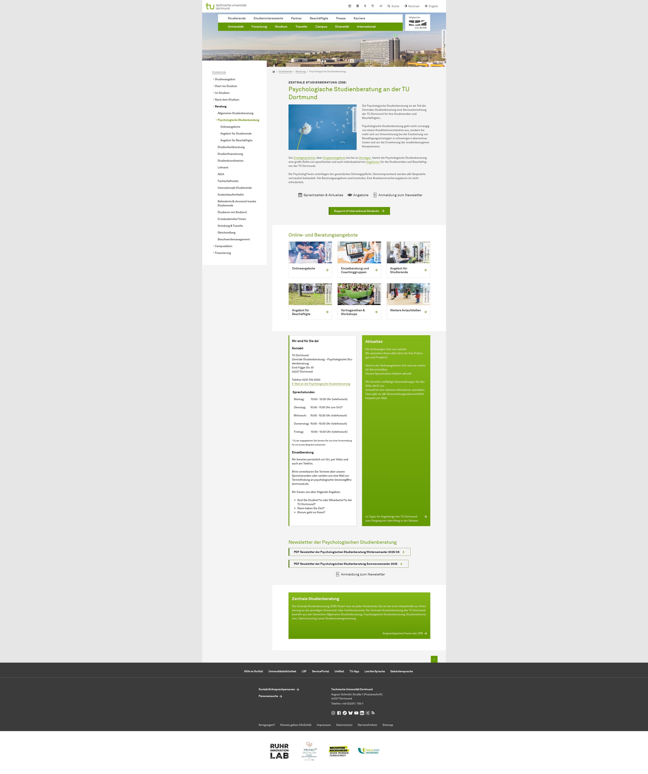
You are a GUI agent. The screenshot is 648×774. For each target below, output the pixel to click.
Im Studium (222, 92)
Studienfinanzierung (230, 153)
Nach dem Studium (227, 99)
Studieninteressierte (268, 18)
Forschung (259, 26)
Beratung (221, 106)
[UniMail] (381, 6)
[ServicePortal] (373, 6)
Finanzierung (223, 252)
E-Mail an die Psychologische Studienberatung (321, 383)
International (366, 26)
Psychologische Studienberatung (238, 120)
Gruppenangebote (334, 157)
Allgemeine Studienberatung (235, 113)
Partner (296, 18)
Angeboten (373, 161)
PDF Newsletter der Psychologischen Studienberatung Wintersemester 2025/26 (347, 552)
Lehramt (223, 167)
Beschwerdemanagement (234, 239)
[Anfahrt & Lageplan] (365, 6)
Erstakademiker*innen (232, 219)
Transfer (301, 26)
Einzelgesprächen (305, 157)
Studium (281, 26)
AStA (221, 174)
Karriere (359, 18)
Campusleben (223, 246)
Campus (321, 26)
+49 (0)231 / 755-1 (352, 703)
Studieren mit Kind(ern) (232, 212)
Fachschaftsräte (228, 181)
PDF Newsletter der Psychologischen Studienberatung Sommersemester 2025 (345, 563)
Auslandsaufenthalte (231, 194)
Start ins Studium (226, 86)
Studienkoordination (230, 160)
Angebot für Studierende (236, 133)
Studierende (237, 18)
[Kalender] (350, 6)
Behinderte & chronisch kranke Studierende (237, 203)
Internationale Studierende (235, 187)
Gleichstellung (226, 232)
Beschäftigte (319, 18)
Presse (341, 18)
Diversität (342, 26)
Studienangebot (225, 79)
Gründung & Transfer (230, 225)
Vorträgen (365, 157)
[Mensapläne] (357, 6)
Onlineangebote (230, 126)
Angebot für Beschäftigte (236, 140)
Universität (236, 26)
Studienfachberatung (231, 147)
